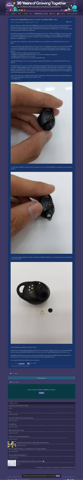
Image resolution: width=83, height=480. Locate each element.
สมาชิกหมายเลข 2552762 (13, 457)
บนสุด (10, 479)
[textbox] (41, 14)
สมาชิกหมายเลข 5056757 (13, 420)
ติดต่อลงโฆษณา (72, 476)
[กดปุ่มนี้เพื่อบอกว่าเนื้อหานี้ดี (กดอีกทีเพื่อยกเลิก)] (13, 364)
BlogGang (9, 476)
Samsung (13, 22)
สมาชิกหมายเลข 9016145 (21, 445)
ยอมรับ (57, 475)
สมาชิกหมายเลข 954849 (13, 439)
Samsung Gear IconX (20, 22)
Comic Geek (32, 363)
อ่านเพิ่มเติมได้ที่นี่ (51, 475)
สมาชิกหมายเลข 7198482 (13, 451)
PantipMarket (14, 476)
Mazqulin (10, 408)
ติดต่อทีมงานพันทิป (65, 476)
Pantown (20, 476)
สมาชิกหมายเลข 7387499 (13, 426)
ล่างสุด (14, 479)
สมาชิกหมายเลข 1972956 (13, 433)
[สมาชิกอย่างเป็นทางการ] (35, 363)
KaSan (25, 366)
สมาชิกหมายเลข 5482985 (13, 414)
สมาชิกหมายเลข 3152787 (16, 366)
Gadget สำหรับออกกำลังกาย (30, 22)
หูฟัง (37, 22)
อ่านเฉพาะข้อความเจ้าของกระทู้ (23, 479)
